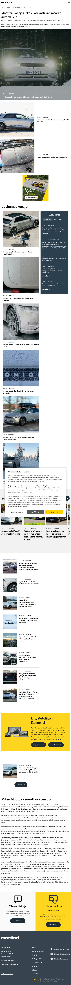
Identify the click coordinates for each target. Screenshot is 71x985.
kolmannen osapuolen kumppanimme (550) (35, 477)
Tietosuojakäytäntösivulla (21, 504)
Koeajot (34, 955)
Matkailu (35, 973)
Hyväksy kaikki (54, 512)
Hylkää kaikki (35, 512)
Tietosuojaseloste (7, 974)
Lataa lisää (20, 785)
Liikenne (34, 970)
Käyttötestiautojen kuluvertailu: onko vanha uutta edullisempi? (52, 285)
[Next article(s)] (67, 498)
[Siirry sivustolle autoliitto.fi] (37, 980)
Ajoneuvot (11, 93)
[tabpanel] (54, 257)
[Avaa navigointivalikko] (69, 2)
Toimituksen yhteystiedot (9, 965)
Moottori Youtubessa (61, 959)
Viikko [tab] (55, 219)
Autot (34, 947)
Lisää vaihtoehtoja (17, 512)
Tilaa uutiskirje (16, 921)
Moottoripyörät (37, 962)
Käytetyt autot (36, 959)
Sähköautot (35, 966)
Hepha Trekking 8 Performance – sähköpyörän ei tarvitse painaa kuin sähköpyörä (52, 271)
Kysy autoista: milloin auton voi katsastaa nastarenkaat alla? (54, 259)
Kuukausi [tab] (62, 219)
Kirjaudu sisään (54, 745)
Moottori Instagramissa (62, 954)
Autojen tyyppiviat (38, 951)
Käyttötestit (16, 8)
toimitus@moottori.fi (8, 960)
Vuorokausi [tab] (47, 219)
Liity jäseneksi (37, 745)
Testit (8, 8)
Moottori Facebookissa (61, 949)
